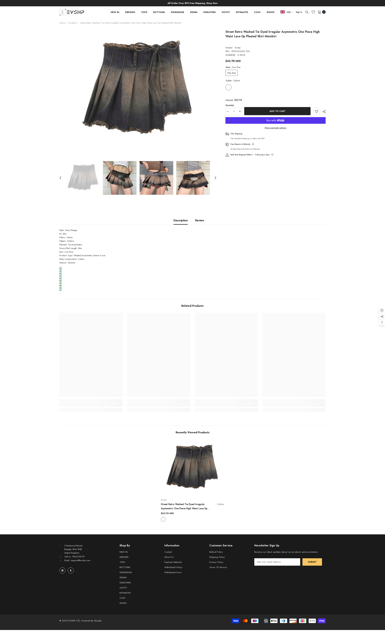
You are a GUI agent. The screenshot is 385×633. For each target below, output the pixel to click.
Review (199, 220)
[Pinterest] (62, 570)
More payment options (275, 127)
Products (73, 23)
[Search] (307, 12)
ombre (163, 519)
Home (62, 23)
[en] (282, 12)
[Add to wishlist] (316, 111)
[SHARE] (323, 111)
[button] (60, 178)
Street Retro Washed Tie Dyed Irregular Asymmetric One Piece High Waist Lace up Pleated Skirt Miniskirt (192, 506)
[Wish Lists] (313, 12)
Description (181, 220)
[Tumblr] (71, 570)
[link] (91, 405)
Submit (312, 562)
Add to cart (277, 111)
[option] (138, 90)
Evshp (238, 47)
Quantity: (229, 105)
